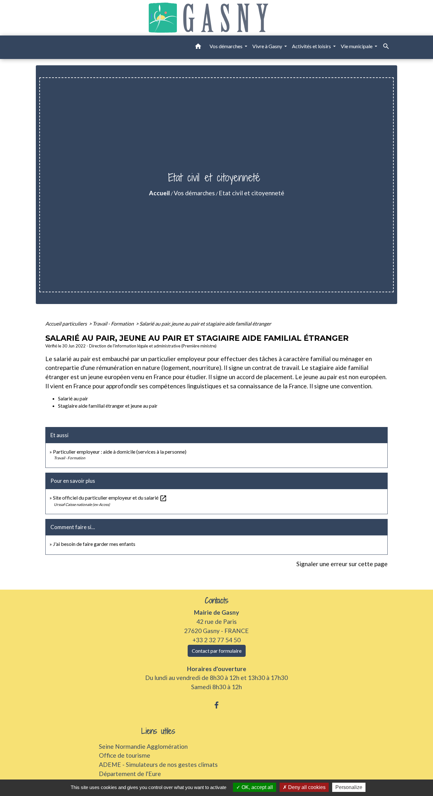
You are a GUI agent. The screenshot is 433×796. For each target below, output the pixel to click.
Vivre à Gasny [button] (267, 46)
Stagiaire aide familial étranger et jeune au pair (108, 406)
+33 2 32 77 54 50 (216, 640)
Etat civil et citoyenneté (251, 193)
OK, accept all (256, 787)
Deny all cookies (306, 787)
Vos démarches (194, 193)
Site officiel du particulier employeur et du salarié (110, 498)
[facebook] (216, 705)
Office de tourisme (124, 755)
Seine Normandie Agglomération (143, 746)
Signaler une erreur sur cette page (342, 563)
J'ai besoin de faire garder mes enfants (94, 544)
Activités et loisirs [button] (312, 46)
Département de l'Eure (130, 773)
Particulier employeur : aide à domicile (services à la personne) (119, 452)
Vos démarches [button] (226, 46)
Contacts (217, 600)
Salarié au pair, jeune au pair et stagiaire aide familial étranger (205, 323)
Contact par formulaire (217, 651)
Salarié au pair (73, 398)
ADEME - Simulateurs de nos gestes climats (158, 764)
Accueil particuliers (66, 323)
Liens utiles (158, 731)
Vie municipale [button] (357, 46)
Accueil (159, 193)
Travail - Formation (114, 323)
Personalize (348, 787)
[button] (198, 47)
